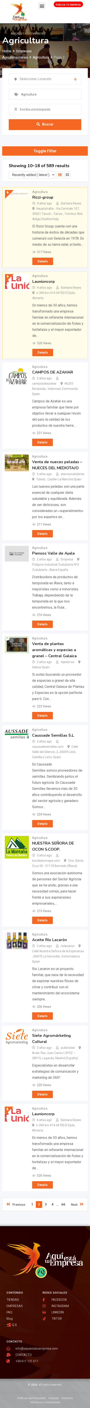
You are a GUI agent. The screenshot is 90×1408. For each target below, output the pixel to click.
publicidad (68, 1047)
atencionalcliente (72, 474)
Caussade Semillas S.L (53, 735)
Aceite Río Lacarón (49, 939)
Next (74, 1204)
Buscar (48, 124)
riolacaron (67, 946)
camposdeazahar (44, 383)
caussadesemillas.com (48, 746)
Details (43, 261)
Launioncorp (43, 281)
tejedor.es (67, 662)
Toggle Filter (45, 151)
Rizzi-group (42, 197)
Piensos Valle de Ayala (53, 553)
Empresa (67, 559)
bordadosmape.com (46, 860)
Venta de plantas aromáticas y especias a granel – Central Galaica (54, 650)
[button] (41, 5)
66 (63, 1204)
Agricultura (40, 192)
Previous (18, 1204)
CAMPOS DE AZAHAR (52, 372)
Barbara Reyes (71, 203)
